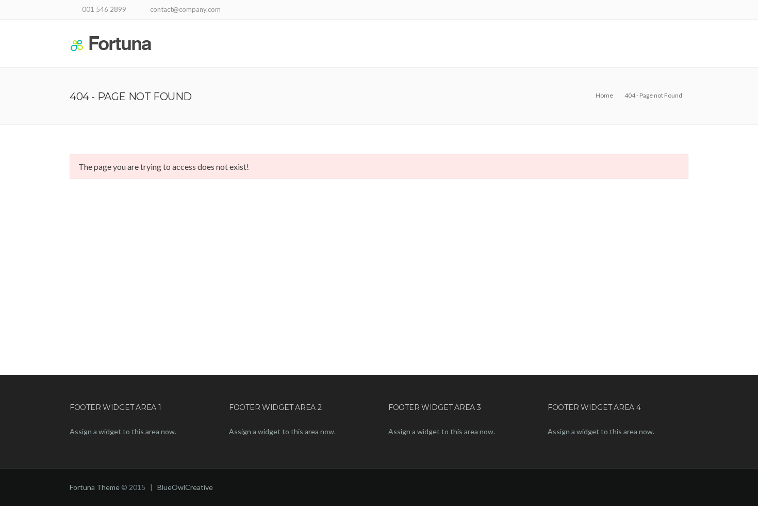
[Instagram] (681, 10)
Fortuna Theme (95, 487)
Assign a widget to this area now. (123, 431)
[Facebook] (630, 10)
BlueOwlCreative (185, 487)
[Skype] (643, 10)
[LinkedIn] (669, 10)
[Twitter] (656, 10)
